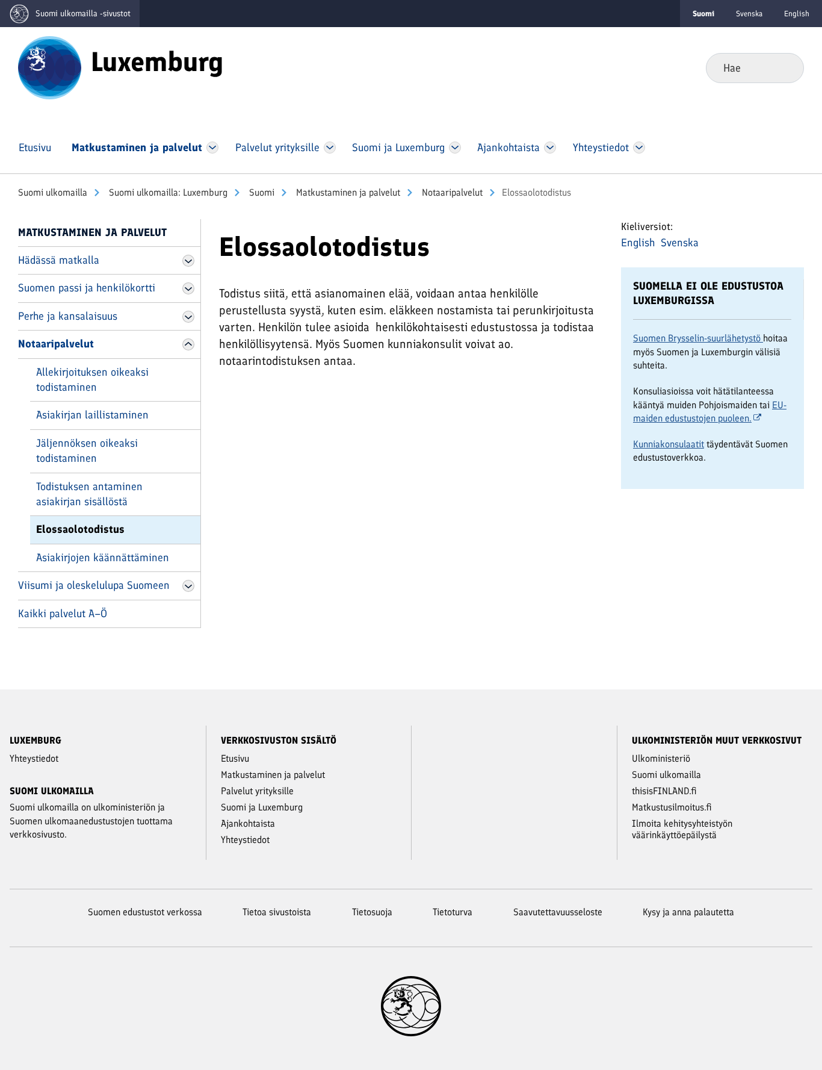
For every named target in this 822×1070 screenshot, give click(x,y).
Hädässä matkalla (58, 260)
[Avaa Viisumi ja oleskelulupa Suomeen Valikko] (188, 586)
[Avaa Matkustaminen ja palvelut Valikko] (212, 147)
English (796, 13)
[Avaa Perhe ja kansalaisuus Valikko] (188, 317)
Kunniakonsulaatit (668, 444)
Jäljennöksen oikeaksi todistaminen (87, 451)
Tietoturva (452, 912)
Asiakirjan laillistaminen (92, 414)
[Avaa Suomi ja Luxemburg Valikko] (454, 147)
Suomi (260, 192)
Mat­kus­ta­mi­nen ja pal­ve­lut (347, 192)
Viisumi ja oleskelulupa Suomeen (94, 585)
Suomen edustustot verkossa (145, 912)
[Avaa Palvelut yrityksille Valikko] (329, 147)
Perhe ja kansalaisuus (67, 316)
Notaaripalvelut (451, 192)
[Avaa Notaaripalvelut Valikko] (188, 344)
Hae (785, 67)
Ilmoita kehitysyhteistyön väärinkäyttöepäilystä (682, 829)
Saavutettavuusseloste (557, 912)
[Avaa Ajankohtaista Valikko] (550, 147)
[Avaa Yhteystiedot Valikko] (639, 147)
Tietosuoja (372, 912)
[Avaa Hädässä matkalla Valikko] (188, 261)
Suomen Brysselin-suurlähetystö (698, 338)
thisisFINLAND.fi (664, 791)
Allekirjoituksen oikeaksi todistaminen (92, 379)
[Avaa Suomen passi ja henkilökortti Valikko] (188, 288)
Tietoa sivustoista (277, 912)
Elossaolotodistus (80, 529)
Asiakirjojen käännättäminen (102, 557)
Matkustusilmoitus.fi (672, 807)
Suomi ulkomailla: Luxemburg (167, 192)
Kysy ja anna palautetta (688, 912)
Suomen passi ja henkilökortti (86, 287)
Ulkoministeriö (661, 758)
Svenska (749, 13)
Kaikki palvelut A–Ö (62, 613)
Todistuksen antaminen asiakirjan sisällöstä (89, 494)
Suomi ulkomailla (52, 192)
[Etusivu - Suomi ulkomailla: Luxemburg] (49, 67)
